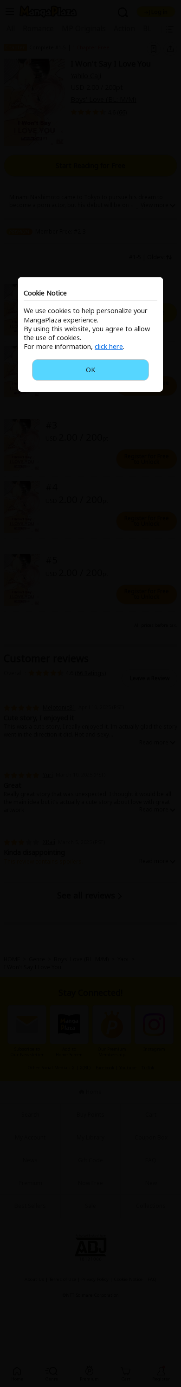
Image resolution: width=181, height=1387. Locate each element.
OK (90, 369)
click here (109, 346)
